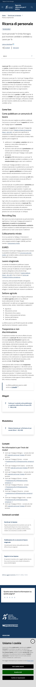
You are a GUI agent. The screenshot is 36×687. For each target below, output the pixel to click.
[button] (31, 7)
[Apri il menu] (2, 7)
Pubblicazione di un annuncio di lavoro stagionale (16, 541)
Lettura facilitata (7, 44)
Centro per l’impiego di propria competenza (15, 276)
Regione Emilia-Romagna (8, 1)
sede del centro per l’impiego (16, 455)
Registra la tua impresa (11, 556)
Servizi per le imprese (14, 15)
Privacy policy (30, 661)
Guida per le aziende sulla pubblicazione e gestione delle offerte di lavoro (20, 405)
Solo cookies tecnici (18, 666)
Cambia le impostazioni (18, 678)
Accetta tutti (18, 672)
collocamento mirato (14, 243)
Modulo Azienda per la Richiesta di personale (20, 429)
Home (4, 15)
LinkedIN (14, 387)
